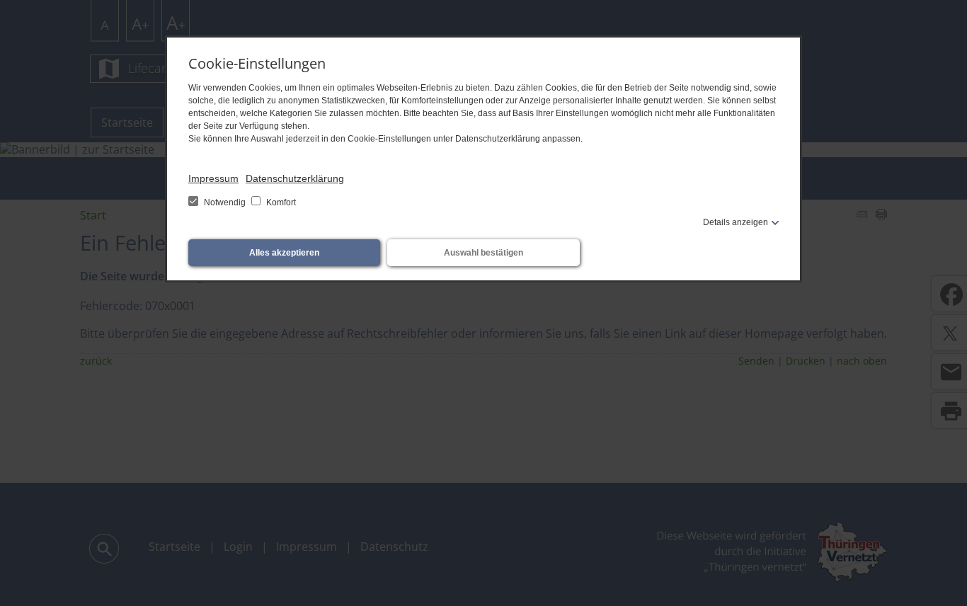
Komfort (280, 202)
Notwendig (225, 202)
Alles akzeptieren (284, 253)
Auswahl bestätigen (483, 253)
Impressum (213, 178)
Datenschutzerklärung (295, 178)
